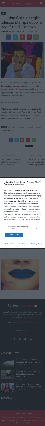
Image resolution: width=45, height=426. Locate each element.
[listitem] (22, 227)
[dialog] (22, 213)
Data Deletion (8, 244)
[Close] (40, 182)
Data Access (22, 244)
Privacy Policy (36, 244)
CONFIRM (14, 235)
